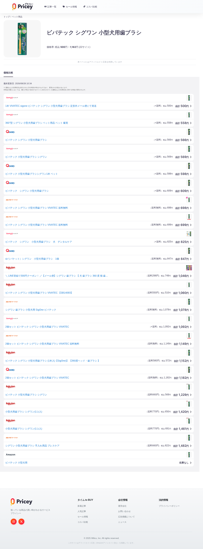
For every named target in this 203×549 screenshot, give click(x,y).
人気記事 (82, 511)
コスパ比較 (83, 522)
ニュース (122, 522)
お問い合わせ (124, 511)
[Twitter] (21, 522)
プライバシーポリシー (169, 506)
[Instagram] (14, 522)
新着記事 (82, 506)
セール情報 (83, 516)
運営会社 (122, 506)
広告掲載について (126, 516)
